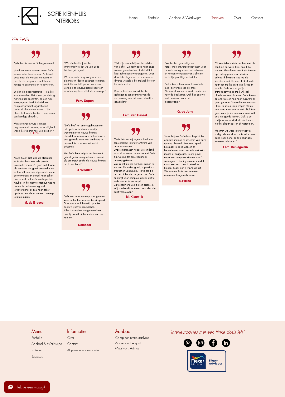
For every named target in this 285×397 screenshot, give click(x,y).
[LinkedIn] (226, 343)
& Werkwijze (52, 343)
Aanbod (37, 343)
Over (70, 337)
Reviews (37, 356)
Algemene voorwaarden (83, 350)
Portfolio (37, 337)
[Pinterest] (188, 343)
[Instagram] (200, 343)
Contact (72, 343)
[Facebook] (213, 343)
